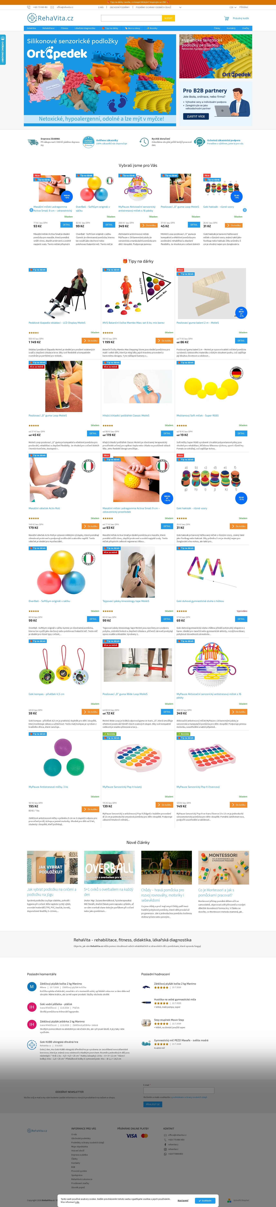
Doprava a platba (79, 1155)
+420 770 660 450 (176, 1139)
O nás (100, 7)
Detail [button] (66, 224)
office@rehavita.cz (177, 1135)
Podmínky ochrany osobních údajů (153, 7)
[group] (53, 210)
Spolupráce (76, 1175)
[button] (35, 80)
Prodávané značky (80, 1183)
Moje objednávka (79, 1146)
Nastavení (183, 1200)
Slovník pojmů (78, 1187)
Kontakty (75, 1163)
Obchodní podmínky (120, 7)
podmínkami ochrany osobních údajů (189, 1097)
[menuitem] (31, 28)
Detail (241, 340)
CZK (232, 7)
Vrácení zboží (77, 1150)
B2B (73, 1167)
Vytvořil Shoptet (241, 1200)
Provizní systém (79, 1171)
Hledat (168, 18)
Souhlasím (206, 1200)
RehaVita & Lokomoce (81, 1179)
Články (74, 1159)
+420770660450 (175, 1154)
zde (77, 1202)
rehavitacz (173, 1144)
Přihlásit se (153, 1104)
